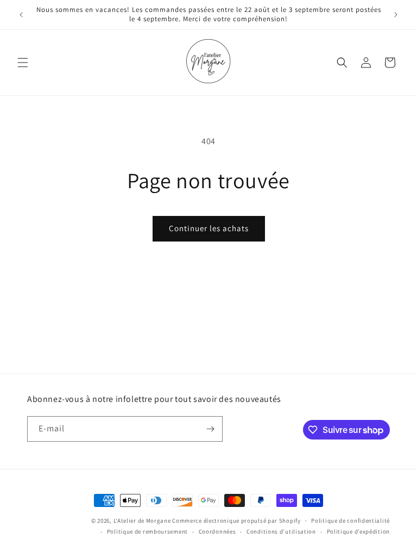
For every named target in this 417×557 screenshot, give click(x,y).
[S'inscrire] (210, 429)
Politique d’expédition (358, 531)
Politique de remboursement (147, 531)
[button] (23, 63)
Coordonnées (217, 531)
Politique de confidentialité (350, 520)
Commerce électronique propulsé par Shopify (236, 520)
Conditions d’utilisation (281, 531)
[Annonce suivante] (396, 15)
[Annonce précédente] (21, 15)
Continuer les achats (209, 228)
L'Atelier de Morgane (142, 520)
